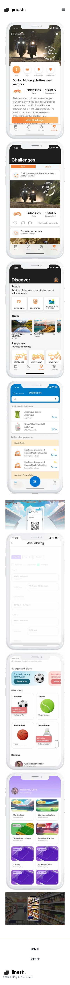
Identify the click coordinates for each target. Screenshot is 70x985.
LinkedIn (35, 959)
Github (35, 949)
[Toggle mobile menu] (63, 9)
